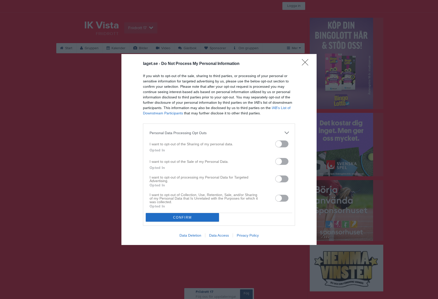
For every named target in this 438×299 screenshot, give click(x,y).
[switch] (281, 143)
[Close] (307, 64)
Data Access (219, 235)
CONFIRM (182, 217)
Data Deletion (190, 235)
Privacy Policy (248, 235)
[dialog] (219, 149)
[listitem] (219, 132)
